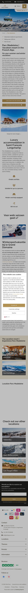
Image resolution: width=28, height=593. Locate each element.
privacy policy (16, 294)
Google (21, 294)
